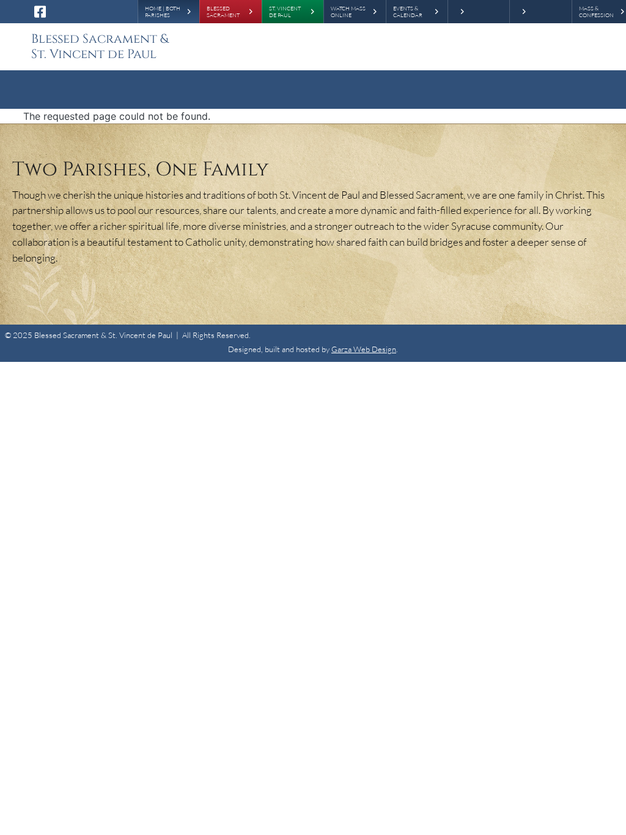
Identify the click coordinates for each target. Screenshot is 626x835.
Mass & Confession (596, 11)
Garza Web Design (363, 349)
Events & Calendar (407, 11)
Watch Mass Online (348, 11)
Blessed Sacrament (223, 11)
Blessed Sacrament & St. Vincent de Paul (99, 47)
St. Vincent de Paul (285, 11)
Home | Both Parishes (162, 11)
